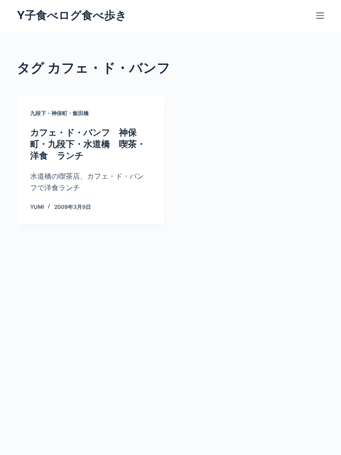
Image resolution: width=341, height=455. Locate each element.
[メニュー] (320, 16)
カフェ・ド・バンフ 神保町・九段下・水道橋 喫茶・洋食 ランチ (88, 144)
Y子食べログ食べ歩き (72, 15)
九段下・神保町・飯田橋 (59, 113)
